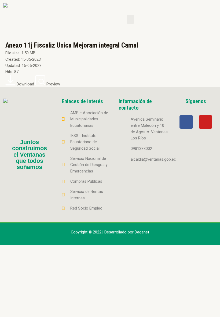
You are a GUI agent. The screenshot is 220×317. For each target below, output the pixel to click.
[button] (130, 19)
